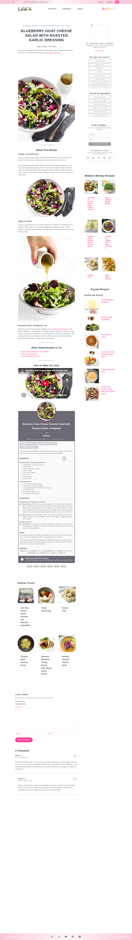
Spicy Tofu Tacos (108, 277)
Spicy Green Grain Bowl (29, 354)
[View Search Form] (117, 2)
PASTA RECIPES (100, 111)
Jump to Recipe (42, 46)
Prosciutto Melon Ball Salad (30, 356)
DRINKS (100, 72)
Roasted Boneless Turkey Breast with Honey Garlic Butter (46, 665)
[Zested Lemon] (25, 9)
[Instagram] (106, 9)
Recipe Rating (19, 701)
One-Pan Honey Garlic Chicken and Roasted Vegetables (26, 616)
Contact (100, 2)
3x (72, 458)
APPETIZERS (100, 61)
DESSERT (99, 68)
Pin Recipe (29, 443)
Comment (19, 707)
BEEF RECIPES (100, 97)
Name (18, 733)
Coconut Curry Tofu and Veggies (108, 242)
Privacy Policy (11, 936)
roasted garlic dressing (52, 52)
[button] (43, 435)
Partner (109, 2)
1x (64, 458)
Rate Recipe (30, 447)
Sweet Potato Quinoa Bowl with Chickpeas (35, 351)
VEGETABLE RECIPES (99, 115)
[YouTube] (109, 9)
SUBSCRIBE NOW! (100, 144)
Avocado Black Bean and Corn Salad (91, 203)
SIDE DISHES (100, 79)
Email (50, 733)
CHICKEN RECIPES (100, 101)
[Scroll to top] (127, 932)
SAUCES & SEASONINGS (100, 86)
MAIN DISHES (100, 75)
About (80, 9)
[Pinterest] (103, 9)
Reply (75, 755)
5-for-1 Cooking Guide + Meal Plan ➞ (37, 2)
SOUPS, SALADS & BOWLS (100, 83)
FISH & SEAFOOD (99, 104)
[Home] (23, 25)
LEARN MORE (99, 50)
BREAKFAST (99, 64)
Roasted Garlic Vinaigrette (60, 329)
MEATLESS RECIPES (100, 108)
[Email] (116, 9)
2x (68, 458)
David (17, 755)
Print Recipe (52, 46)
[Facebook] (113, 9)
